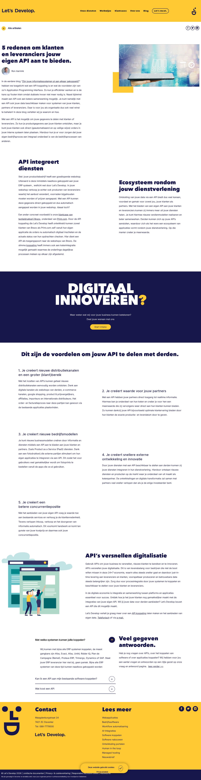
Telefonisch (103, 617)
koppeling (31, 245)
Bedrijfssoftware (110, 722)
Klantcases (121, 11)
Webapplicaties (110, 717)
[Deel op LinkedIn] (197, 28)
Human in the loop (111, 748)
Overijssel (73, 776)
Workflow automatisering (115, 726)
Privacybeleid (102, 772)
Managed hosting (111, 752)
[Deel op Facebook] (188, 28)
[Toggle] (112, 640)
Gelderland (82, 776)
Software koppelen (112, 735)
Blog (145, 11)
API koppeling (139, 613)
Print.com (62, 219)
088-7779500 (47, 726)
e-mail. (120, 617)
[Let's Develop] (18, 11)
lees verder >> (155, 666)
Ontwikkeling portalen (113, 744)
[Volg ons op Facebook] (181, 708)
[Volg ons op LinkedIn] (195, 708)
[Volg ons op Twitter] (188, 708)
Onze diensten (88, 11)
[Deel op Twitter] (192, 28)
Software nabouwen (112, 739)
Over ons (135, 11)
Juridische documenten (33, 773)
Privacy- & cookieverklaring (58, 773)
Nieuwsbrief (108, 757)
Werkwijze (105, 11)
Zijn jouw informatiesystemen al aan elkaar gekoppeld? (50, 81)
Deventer (17, 776)
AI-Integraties (109, 730)
